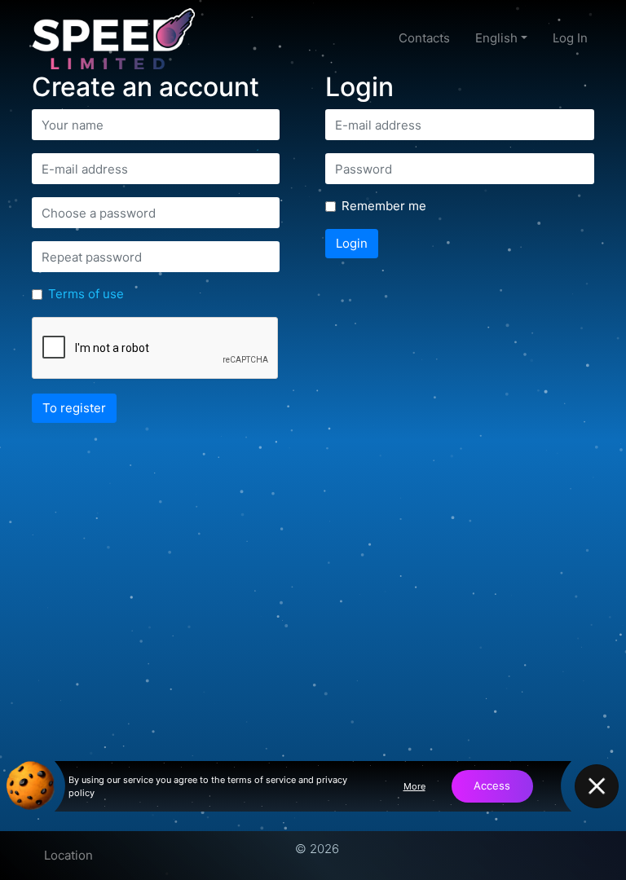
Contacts (424, 38)
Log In (570, 38)
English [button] (496, 38)
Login (352, 243)
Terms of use (86, 293)
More (414, 786)
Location (68, 855)
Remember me (384, 205)
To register (74, 408)
